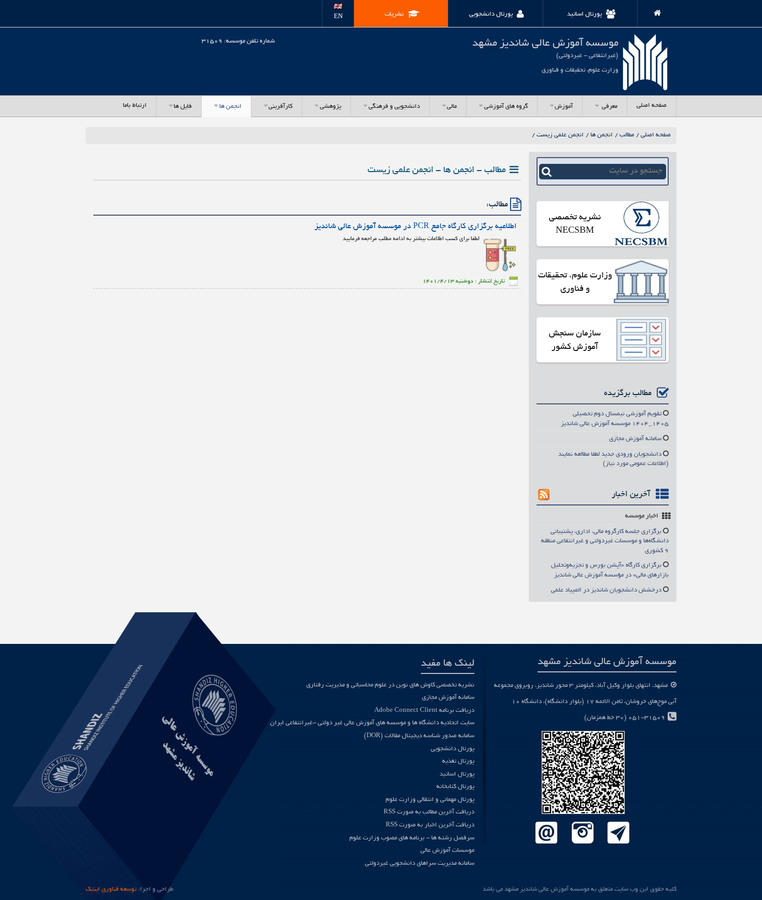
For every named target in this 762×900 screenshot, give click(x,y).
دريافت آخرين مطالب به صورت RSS (429, 812)
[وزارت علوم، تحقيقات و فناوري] (641, 282)
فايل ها (183, 106)
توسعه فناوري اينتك (111, 889)
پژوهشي (330, 106)
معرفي (608, 106)
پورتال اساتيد (457, 774)
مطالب (626, 135)
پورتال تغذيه (458, 761)
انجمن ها (230, 106)
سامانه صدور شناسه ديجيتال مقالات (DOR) (419, 736)
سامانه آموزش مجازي (635, 438)
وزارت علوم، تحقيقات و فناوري (575, 282)
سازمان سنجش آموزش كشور (575, 340)
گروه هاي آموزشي (506, 106)
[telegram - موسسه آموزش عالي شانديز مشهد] (619, 833)
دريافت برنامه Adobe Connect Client (424, 710)
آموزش (564, 106)
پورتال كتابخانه (455, 786)
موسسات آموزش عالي (447, 850)
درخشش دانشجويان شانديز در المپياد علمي (606, 590)
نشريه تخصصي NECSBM (575, 224)
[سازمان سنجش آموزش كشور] (641, 341)
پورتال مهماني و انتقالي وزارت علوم (430, 799)
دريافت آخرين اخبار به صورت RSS (430, 825)
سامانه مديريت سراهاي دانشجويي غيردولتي (419, 863)
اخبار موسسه (641, 516)
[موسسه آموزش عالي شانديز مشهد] (653, 11)
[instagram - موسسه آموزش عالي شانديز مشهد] (582, 833)
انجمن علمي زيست (560, 135)
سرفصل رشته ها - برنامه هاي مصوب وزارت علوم (411, 838)
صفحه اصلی (652, 105)
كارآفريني (280, 106)
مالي (452, 106)
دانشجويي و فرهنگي (394, 106)
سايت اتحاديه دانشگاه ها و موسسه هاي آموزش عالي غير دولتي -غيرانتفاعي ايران (372, 723)
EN (338, 16)
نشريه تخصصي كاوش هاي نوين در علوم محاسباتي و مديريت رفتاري (390, 685)
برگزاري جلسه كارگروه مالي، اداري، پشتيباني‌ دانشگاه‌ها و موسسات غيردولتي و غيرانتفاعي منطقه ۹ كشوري (605, 541)
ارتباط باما (135, 105)
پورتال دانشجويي (452, 749)
